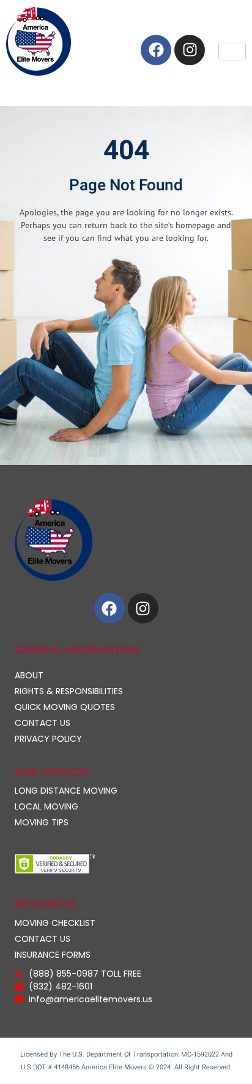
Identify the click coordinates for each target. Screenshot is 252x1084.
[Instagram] (189, 50)
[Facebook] (156, 50)
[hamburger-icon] (232, 51)
